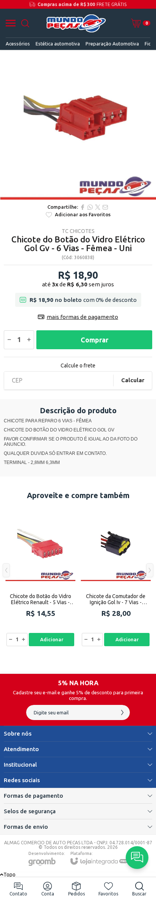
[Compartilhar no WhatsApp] (90, 207)
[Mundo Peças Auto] (76, 23)
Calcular (132, 380)
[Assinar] (122, 712)
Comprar (94, 340)
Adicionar (51, 639)
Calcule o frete (78, 365)
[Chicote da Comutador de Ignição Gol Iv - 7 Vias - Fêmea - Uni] (116, 575)
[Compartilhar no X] (97, 207)
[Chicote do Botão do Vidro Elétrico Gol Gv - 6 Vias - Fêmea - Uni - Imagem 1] (78, 125)
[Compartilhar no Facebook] (82, 207)
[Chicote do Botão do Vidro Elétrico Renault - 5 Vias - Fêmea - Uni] (40, 575)
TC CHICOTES (78, 231)
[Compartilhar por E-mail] (105, 207)
